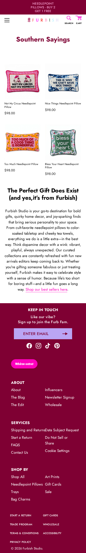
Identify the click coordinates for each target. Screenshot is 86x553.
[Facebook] (29, 345)
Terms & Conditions (24, 533)
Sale (48, 491)
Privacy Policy (20, 542)
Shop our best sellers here (46, 289)
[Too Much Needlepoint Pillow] (22, 142)
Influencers (53, 389)
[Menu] (7, 20)
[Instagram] (38, 345)
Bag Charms (20, 499)
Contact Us (19, 452)
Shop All (17, 476)
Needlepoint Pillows (27, 484)
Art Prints (52, 476)
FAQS (15, 445)
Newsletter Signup (59, 397)
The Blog (18, 397)
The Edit (17, 404)
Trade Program (21, 524)
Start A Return (20, 515)
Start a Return (21, 437)
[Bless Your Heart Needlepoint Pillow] (63, 142)
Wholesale (53, 404)
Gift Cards (53, 484)
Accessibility (52, 533)
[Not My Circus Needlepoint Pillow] (22, 82)
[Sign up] (65, 333)
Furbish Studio (32, 548)
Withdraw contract (24, 364)
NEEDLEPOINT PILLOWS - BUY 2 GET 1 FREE (43, 7)
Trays (15, 491)
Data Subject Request (62, 430)
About (16, 389)
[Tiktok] (47, 345)
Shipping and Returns (28, 430)
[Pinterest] (57, 345)
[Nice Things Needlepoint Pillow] (63, 82)
